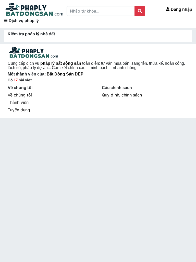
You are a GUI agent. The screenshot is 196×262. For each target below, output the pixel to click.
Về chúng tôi (20, 94)
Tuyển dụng (19, 109)
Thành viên (18, 102)
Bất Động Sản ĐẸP (65, 74)
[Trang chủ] (34, 9)
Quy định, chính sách (122, 94)
